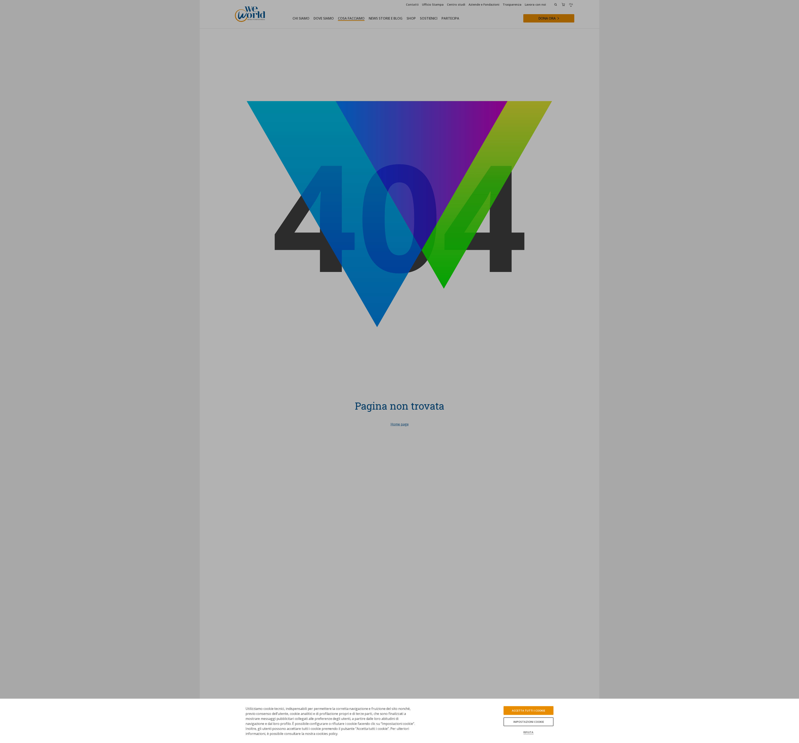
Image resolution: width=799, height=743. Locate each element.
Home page (400, 424)
